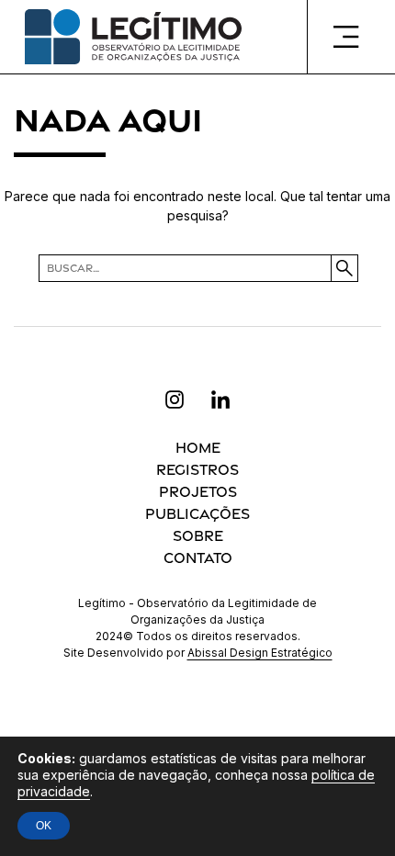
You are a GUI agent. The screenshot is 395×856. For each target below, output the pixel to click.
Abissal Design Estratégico (260, 652)
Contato (198, 558)
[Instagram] (174, 399)
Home (197, 447)
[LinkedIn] (220, 399)
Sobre (198, 536)
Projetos (198, 492)
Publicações (197, 514)
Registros (197, 470)
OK (43, 825)
